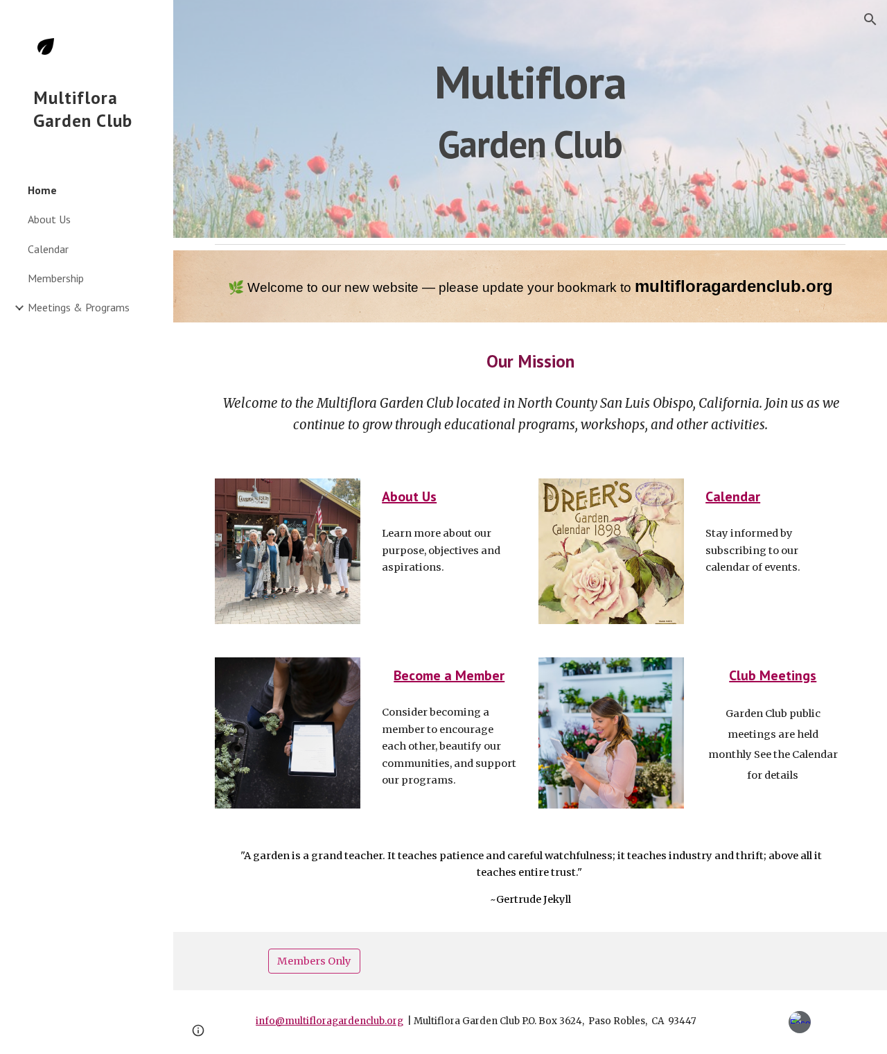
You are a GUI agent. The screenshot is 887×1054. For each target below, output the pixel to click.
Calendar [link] (48, 249)
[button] (870, 19)
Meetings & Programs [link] (79, 307)
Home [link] (42, 190)
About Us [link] (49, 219)
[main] (530, 119)
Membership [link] (56, 278)
